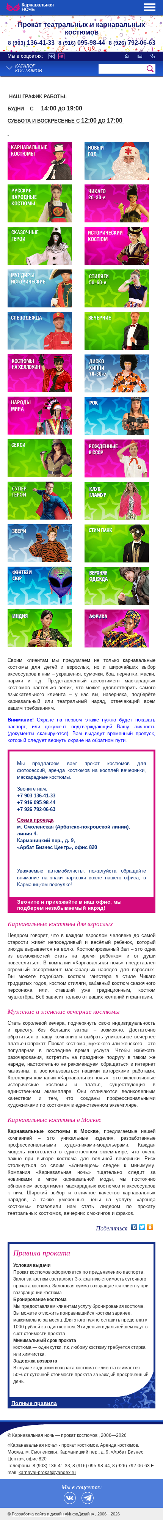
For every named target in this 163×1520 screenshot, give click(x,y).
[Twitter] (142, 1227)
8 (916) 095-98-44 (91, 1465)
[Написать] (140, 56)
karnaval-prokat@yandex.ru (47, 1472)
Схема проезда (35, 820)
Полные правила (34, 1403)
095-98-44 (81, 42)
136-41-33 (31, 42)
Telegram (61, 56)
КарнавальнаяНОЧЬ (38, 7)
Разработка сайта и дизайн (38, 1514)
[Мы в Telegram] (88, 1498)
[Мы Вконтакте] (70, 1498)
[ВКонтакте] (134, 1227)
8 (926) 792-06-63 (131, 1465)
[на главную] (127, 56)
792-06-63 (132, 42)
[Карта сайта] (152, 56)
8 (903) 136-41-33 (51, 1465)
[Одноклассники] (150, 1227)
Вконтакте (52, 56)
